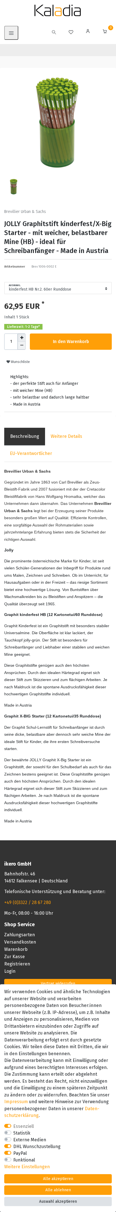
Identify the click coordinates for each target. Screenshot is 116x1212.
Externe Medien (29, 1139)
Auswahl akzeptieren (58, 1201)
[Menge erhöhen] (22, 338)
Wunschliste (20, 362)
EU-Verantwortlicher (31, 453)
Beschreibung (24, 436)
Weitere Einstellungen (27, 1166)
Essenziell (23, 1126)
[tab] (24, 436)
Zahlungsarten (19, 934)
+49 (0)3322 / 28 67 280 (27, 902)
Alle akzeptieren (58, 1178)
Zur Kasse (14, 956)
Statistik (21, 1133)
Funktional (24, 1160)
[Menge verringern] (22, 345)
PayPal (20, 1153)
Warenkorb (16, 949)
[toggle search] (54, 33)
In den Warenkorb (71, 341)
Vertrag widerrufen (58, 983)
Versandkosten (20, 942)
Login (9, 971)
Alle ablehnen (58, 1190)
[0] (104, 32)
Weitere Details (66, 436)
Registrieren (17, 964)
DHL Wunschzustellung (37, 1146)
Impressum (16, 1101)
